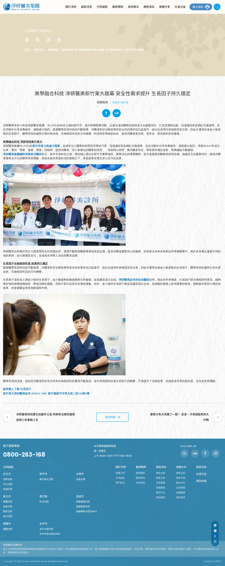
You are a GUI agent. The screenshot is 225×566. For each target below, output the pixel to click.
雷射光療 (160, 473)
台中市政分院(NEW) (49, 533)
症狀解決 (133, 7)
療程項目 (148, 7)
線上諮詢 (198, 7)
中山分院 (7, 484)
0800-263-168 (24, 455)
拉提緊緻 (160, 482)
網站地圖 (201, 481)
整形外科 (180, 482)
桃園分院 (7, 529)
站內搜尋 (217, 7)
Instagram (215, 541)
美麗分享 (164, 7)
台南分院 (80, 479)
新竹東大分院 (46, 479)
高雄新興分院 (83, 506)
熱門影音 (120, 482)
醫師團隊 (117, 7)
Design (207, 561)
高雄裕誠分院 (83, 501)
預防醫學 (160, 497)
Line (116, 113)
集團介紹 (120, 473)
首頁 (27, 50)
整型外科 (160, 492)
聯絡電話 (184, 453)
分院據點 (102, 7)
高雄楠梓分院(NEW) (86, 511)
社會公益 (180, 7)
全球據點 (120, 477)
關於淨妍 (70, 7)
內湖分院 (7, 489)
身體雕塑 (160, 487)
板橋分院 (7, 501)
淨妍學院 (140, 482)
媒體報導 (53, 50)
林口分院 (7, 516)
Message (215, 531)
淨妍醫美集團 (21, 7)
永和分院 (7, 506)
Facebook (106, 113)
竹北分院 (44, 501)
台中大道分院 (46, 529)
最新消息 (86, 7)
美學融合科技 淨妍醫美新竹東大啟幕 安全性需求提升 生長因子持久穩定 (103, 50)
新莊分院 (7, 511)
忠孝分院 (7, 479)
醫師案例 (140, 477)
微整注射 (160, 477)
